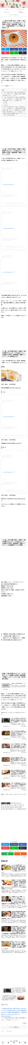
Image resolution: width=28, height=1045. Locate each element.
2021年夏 (14, 803)
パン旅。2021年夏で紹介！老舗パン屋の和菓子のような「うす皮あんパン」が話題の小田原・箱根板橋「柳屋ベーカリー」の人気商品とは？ (14, 99)
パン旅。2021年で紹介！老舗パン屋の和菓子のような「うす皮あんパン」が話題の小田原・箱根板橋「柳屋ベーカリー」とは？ (14, 94)
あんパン (4, 805)
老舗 (25, 809)
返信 (25, 1023)
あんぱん (19, 803)
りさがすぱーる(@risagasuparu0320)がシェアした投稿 (14, 290)
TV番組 (4, 803)
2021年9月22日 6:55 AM (6, 1016)
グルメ (8, 803)
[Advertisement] (14, 132)
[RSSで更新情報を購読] (20, 853)
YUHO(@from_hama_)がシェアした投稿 (14, 490)
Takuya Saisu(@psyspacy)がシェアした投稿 (14, 203)
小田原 (4, 809)
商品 (17, 807)
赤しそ (6, 105)
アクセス (17, 805)
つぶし (6, 103)
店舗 (8, 809)
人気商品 (8, 807)
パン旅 (22, 805)
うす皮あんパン (11, 805)
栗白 (6, 102)
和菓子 (13, 807)
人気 (3, 807)
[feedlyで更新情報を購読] (7, 853)
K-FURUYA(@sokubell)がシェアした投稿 (14, 246)
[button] (22, 52)
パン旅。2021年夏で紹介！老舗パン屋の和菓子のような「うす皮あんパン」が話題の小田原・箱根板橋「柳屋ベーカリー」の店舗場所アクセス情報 (14, 108)
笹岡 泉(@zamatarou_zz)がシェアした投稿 (14, 435)
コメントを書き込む (14, 1027)
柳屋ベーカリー (14, 809)
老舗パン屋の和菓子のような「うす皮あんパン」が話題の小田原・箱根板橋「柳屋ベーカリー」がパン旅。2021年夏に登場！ (14, 113)
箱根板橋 (20, 809)
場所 (21, 807)
